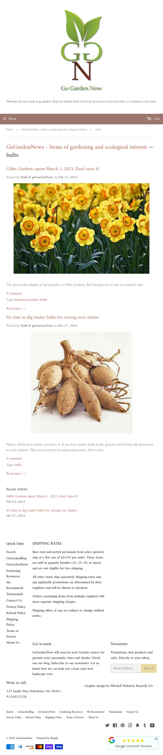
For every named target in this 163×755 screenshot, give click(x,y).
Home (9, 129)
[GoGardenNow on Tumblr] (145, 726)
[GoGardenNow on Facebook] (115, 726)
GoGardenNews (17, 565)
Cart (156, 119)
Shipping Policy (12, 622)
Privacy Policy (15, 607)
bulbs (43, 300)
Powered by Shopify (47, 738)
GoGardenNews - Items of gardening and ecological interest (54, 129)
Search (10, 552)
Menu (12, 119)
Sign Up (149, 668)
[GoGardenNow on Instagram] (130, 726)
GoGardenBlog (16, 558)
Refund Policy (15, 613)
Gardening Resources (13, 573)
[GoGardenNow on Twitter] (107, 726)
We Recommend (14, 585)
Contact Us (14, 601)
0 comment (14, 294)
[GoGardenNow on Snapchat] (137, 726)
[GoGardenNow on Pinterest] (122, 726)
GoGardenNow (24, 738)
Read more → (16, 309)
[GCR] (112, 740)
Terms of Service (12, 634)
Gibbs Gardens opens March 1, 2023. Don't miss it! (52, 169)
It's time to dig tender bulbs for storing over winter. (53, 318)
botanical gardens (26, 300)
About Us (12, 643)
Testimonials (14, 594)
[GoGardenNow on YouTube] (152, 726)
